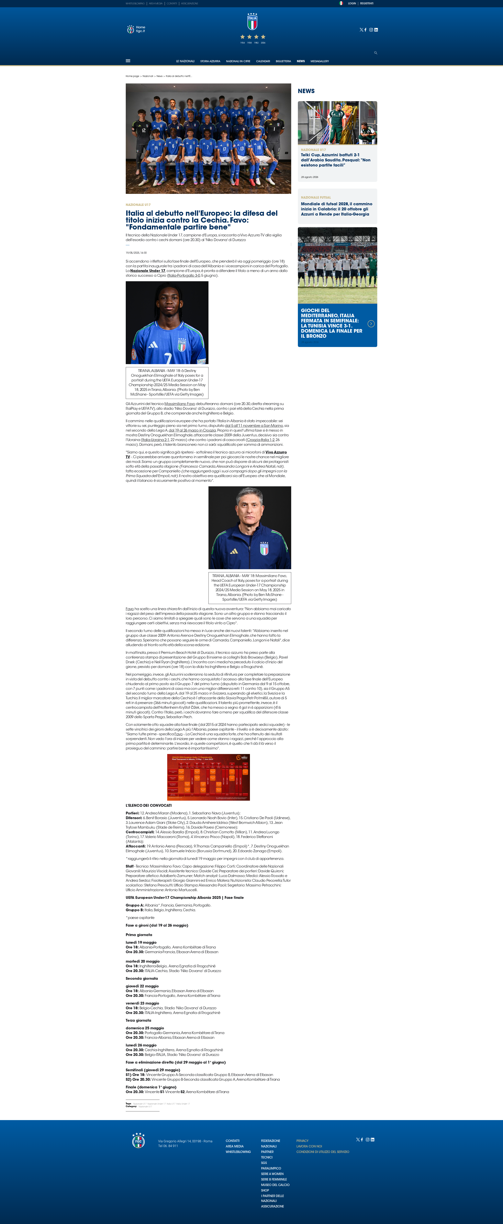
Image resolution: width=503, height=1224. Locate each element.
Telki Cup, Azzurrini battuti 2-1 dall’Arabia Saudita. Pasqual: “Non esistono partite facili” (336, 160)
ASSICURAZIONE (272, 1206)
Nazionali (148, 76)
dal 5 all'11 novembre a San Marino (254, 426)
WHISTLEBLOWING (238, 1152)
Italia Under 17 (183, 1104)
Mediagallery (320, 61)
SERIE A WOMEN (272, 1174)
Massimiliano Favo (179, 404)
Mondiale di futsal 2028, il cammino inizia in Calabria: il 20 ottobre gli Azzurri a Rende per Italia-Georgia (336, 209)
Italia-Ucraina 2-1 (155, 440)
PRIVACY (302, 1141)
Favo (130, 609)
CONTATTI (233, 1141)
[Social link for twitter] (361, 29)
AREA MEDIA (235, 1146)
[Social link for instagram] (370, 29)
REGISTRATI (366, 3)
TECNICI (267, 1157)
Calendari (263, 61)
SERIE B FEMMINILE (274, 1179)
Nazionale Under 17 (157, 1104)
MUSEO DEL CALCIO (275, 1185)
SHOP (265, 1190)
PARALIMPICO (271, 1168)
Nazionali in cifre (238, 61)
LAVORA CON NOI (309, 1146)
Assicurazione (189, 4)
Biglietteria (283, 61)
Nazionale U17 (140, 1104)
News (301, 61)
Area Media (155, 4)
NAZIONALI (269, 1146)
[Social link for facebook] (365, 29)
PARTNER (267, 1152)
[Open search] (375, 52)
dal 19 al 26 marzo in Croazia (192, 431)
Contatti (172, 4)
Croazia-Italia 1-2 (260, 440)
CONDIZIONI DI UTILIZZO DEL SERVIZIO (322, 1152)
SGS (264, 1163)
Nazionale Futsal (316, 197)
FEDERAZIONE (270, 1141)
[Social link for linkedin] (375, 29)
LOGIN (352, 3)
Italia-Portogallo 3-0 (184, 276)
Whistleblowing (135, 4)
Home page (132, 76)
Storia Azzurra (210, 61)
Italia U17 (171, 1104)
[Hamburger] (128, 60)
